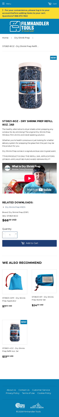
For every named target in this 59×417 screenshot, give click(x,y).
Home (5, 37)
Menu (8, 4)
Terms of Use (28, 393)
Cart (54, 4)
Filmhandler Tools (32, 411)
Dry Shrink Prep (22, 37)
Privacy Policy (12, 393)
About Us (11, 390)
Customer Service (41, 390)
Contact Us (23, 390)
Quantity (6, 229)
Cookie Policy (44, 393)
